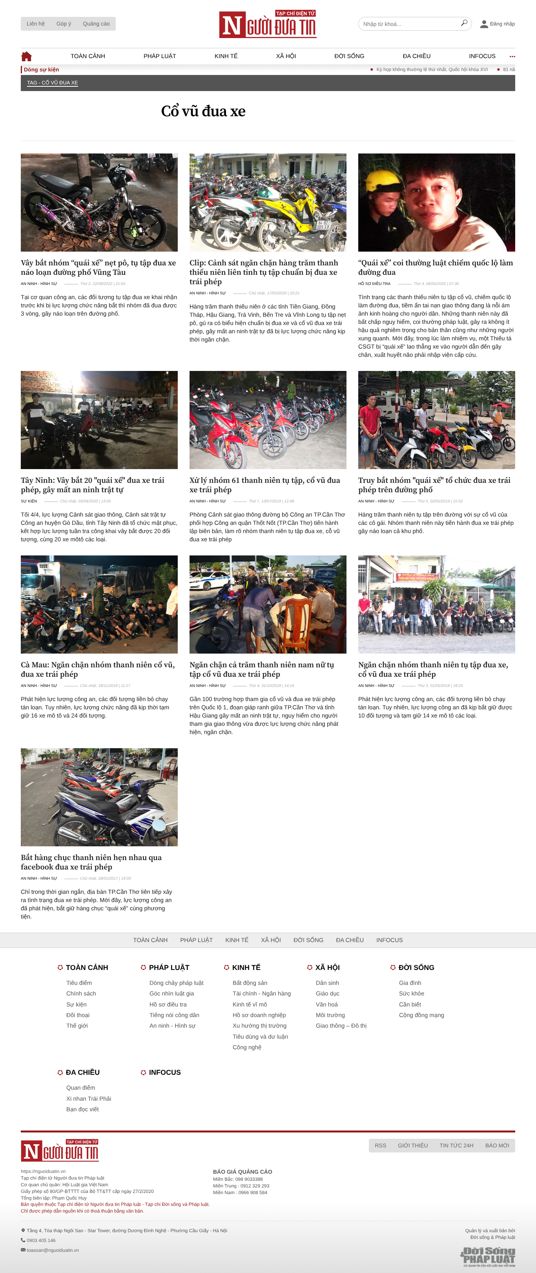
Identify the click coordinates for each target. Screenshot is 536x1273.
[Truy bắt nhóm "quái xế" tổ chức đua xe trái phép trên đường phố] (436, 420)
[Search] (464, 24)
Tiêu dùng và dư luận (260, 1037)
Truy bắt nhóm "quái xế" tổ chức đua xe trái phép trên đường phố (434, 484)
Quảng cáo (96, 23)
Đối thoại (77, 1015)
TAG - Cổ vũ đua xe (52, 83)
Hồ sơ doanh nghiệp (259, 1015)
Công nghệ (247, 1047)
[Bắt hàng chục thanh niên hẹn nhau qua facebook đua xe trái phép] (99, 797)
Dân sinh (327, 983)
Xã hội (286, 56)
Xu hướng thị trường (259, 1026)
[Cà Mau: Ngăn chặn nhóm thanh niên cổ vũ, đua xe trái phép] (99, 604)
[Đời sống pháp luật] (432, 1257)
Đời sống (350, 56)
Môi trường (330, 1015)
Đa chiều (417, 56)
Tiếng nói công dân (174, 1015)
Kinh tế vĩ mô (250, 1004)
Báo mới (497, 1145)
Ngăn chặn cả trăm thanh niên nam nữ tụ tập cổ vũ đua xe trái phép (262, 669)
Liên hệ (36, 23)
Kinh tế (226, 56)
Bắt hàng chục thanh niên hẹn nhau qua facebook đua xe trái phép (91, 862)
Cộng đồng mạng (421, 1015)
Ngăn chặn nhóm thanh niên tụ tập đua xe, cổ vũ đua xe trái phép (433, 669)
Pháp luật (160, 56)
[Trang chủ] (268, 23)
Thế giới (77, 1026)
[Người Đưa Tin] (165, 1150)
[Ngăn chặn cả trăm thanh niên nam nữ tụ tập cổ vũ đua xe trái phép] (268, 604)
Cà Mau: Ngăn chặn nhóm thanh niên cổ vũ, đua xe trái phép (98, 669)
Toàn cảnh (88, 56)
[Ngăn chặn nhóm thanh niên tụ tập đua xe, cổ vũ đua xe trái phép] (436, 604)
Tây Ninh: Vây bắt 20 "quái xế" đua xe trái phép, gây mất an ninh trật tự (92, 484)
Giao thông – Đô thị (341, 1026)
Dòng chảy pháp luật (176, 983)
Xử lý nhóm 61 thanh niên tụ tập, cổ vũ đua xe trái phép (265, 484)
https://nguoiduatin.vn (43, 1171)
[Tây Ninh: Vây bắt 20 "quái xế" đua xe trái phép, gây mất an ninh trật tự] (99, 420)
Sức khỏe (411, 993)
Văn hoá (327, 1004)
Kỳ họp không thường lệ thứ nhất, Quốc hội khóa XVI (408, 69)
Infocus (482, 56)
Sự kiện (29, 501)
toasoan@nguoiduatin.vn (53, 1250)
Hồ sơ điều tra (374, 284)
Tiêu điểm (79, 983)
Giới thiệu (413, 1145)
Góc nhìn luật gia (171, 993)
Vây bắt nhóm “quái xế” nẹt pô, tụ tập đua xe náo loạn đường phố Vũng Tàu (98, 267)
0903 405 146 (41, 1240)
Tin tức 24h (457, 1145)
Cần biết (410, 1004)
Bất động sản (250, 983)
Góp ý (64, 23)
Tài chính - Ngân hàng (262, 993)
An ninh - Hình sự (39, 284)
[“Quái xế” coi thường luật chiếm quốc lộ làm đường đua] (436, 202)
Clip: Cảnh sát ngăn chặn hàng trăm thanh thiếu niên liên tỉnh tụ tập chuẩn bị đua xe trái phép (264, 272)
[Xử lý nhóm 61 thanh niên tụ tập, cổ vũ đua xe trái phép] (268, 420)
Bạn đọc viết (82, 1109)
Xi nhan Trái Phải (88, 1099)
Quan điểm (80, 1088)
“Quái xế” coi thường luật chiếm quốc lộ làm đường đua (435, 267)
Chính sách (81, 993)
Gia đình (410, 983)
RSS (380, 1145)
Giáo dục (327, 993)
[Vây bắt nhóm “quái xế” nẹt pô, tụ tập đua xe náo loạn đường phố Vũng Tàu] (99, 202)
